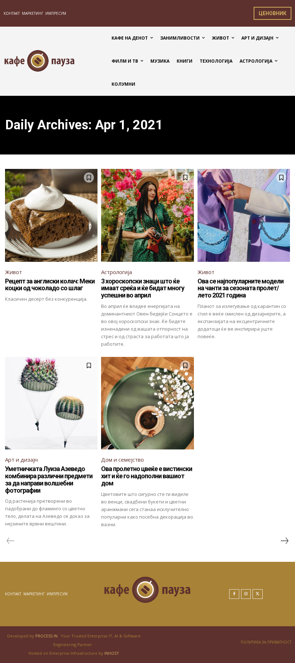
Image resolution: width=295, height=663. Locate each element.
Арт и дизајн (21, 459)
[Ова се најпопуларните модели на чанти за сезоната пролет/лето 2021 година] (244, 215)
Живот (13, 271)
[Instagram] (246, 594)
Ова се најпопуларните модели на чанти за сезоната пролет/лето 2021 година (240, 288)
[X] (258, 594)
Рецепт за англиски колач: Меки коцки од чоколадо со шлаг (50, 284)
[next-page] (284, 541)
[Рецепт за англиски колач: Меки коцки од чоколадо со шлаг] (51, 215)
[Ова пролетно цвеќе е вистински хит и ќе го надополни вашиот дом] (147, 403)
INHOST (111, 653)
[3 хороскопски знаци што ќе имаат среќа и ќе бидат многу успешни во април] (147, 215)
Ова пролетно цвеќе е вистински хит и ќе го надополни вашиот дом (146, 476)
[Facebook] (234, 594)
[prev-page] (10, 541)
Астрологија (116, 271)
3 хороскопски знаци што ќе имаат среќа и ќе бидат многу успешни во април (142, 288)
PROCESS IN (47, 636)
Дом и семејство (122, 459)
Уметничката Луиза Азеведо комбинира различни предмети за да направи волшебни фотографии (48, 479)
